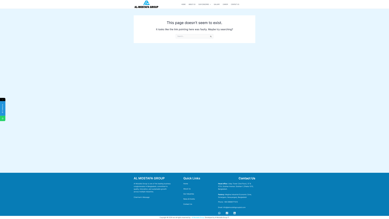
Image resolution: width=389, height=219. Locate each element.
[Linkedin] (234, 213)
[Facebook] (227, 213)
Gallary (217, 4)
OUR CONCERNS (203, 4)
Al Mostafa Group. (198, 217)
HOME (183, 4)
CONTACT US (235, 4)
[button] (210, 4)
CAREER (225, 4)
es (188, 194)
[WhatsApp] (219, 213)
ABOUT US (192, 4)
